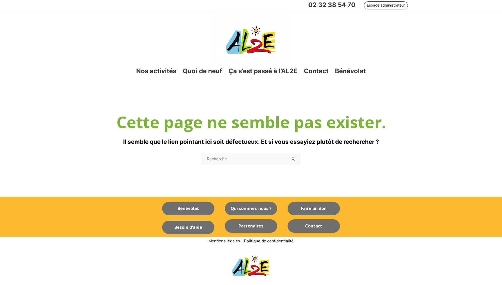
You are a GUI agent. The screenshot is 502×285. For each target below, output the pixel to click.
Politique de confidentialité (269, 240)
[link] (156, 71)
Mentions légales (224, 240)
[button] (386, 5)
